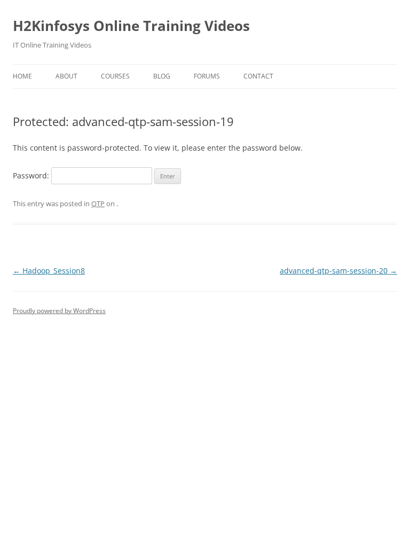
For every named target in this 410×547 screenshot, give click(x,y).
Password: (32, 175)
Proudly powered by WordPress (59, 310)
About (66, 76)
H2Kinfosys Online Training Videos (131, 25)
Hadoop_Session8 (49, 270)
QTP (98, 203)
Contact (258, 76)
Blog (161, 76)
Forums (207, 76)
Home (22, 76)
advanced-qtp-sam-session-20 (338, 270)
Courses (115, 76)
